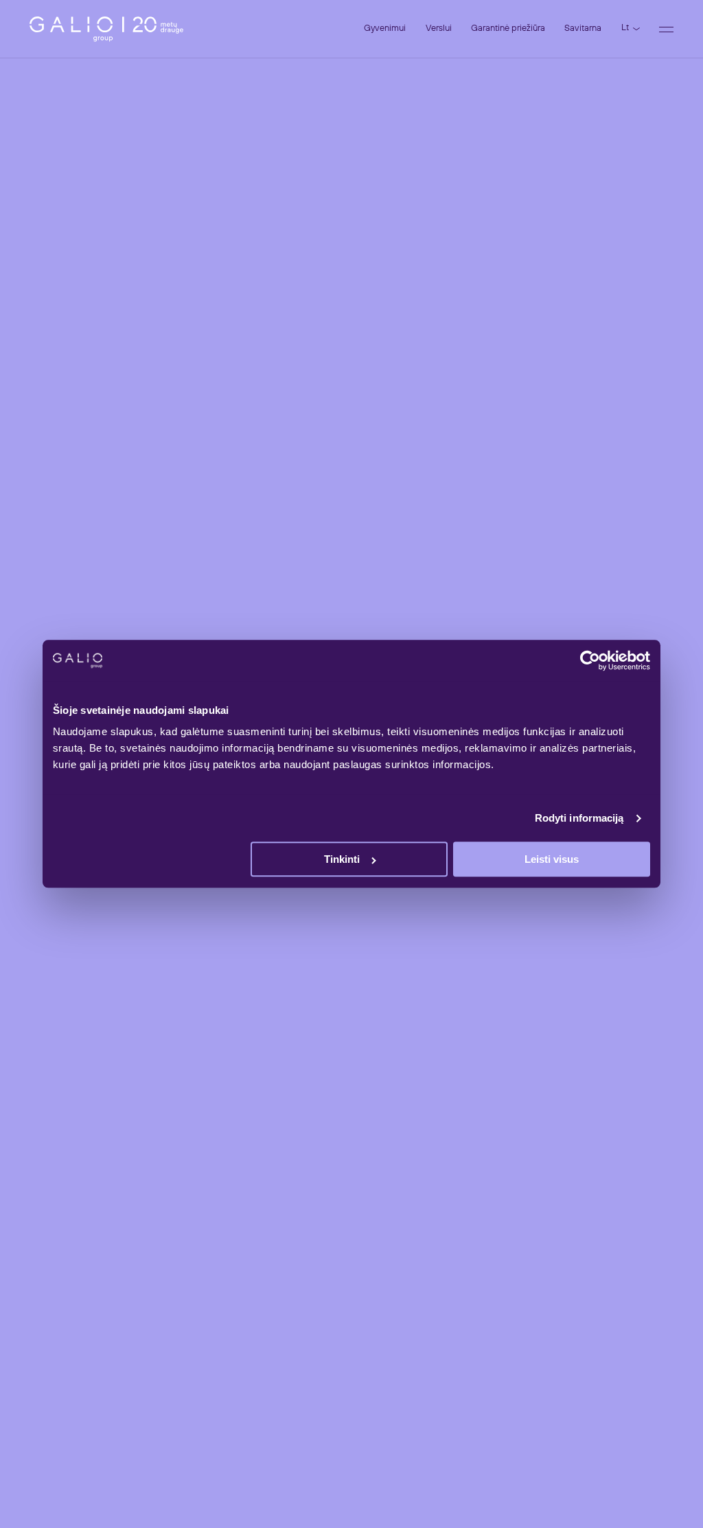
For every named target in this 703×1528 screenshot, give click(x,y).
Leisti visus (552, 860)
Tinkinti (342, 860)
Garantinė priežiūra (508, 28)
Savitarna (582, 28)
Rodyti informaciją (579, 818)
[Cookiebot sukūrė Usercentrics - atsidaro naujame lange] (590, 660)
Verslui (439, 28)
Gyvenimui (385, 28)
